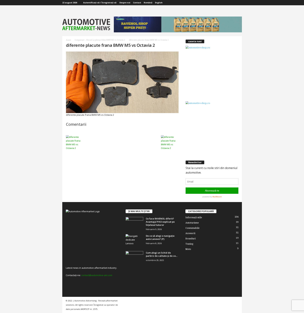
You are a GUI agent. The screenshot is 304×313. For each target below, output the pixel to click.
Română (148, 2)
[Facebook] (234, 2)
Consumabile (192, 228)
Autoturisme (192, 222)
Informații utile (193, 217)
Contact (137, 2)
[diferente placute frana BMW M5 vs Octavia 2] (122, 82)
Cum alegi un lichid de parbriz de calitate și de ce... (161, 254)
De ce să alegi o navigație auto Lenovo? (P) (160, 237)
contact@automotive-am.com (96, 275)
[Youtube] (239, 2)
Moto (188, 249)
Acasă (68, 40)
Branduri (190, 238)
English (159, 2)
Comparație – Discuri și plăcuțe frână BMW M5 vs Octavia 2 (100, 40)
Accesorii (190, 233)
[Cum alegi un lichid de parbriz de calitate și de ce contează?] (134, 257)
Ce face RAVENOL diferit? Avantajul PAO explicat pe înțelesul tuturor (160, 221)
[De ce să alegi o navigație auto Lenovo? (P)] (134, 240)
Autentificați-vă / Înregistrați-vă (99, 2)
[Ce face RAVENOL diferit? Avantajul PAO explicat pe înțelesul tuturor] (134, 223)
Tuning (189, 243)
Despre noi (124, 2)
